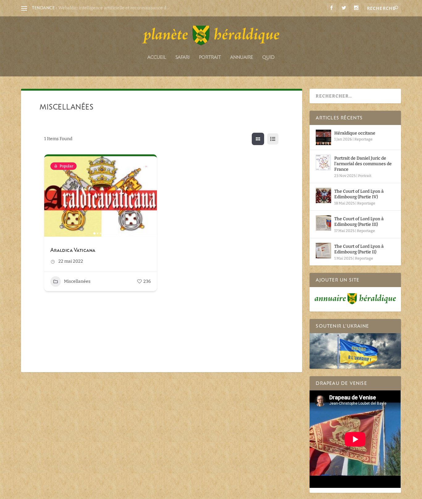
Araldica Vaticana (72, 250)
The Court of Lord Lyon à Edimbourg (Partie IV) (359, 194)
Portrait (210, 57)
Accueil (156, 57)
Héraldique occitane (354, 133)
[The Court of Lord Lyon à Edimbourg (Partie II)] (323, 250)
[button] (52, 196)
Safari (182, 57)
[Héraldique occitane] (323, 137)
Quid (268, 57)
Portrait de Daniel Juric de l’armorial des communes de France (363, 164)
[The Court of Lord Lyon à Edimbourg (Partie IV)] (323, 195)
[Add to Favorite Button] (146, 167)
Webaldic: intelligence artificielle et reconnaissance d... (113, 8)
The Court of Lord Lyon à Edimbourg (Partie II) (359, 249)
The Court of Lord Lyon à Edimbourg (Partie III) (359, 221)
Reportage (363, 139)
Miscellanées (77, 281)
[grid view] (258, 139)
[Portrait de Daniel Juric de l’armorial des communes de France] (323, 162)
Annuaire (241, 57)
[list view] (273, 139)
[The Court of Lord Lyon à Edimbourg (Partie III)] (323, 223)
